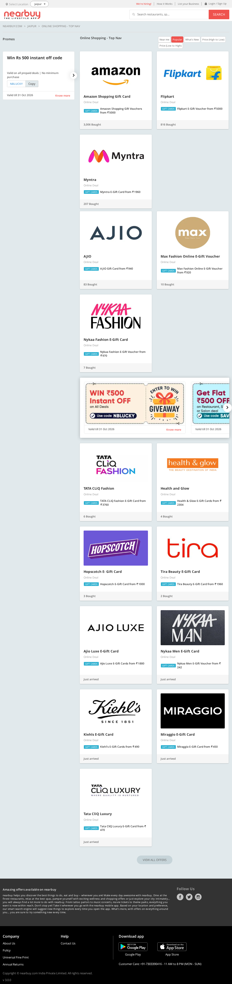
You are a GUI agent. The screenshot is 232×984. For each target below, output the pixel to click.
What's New (192, 39)
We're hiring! (143, 3)
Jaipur (31, 26)
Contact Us (68, 943)
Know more (62, 95)
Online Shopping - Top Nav (61, 26)
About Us (9, 943)
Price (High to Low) (213, 39)
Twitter (189, 897)
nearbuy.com (12, 26)
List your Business (188, 3)
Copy (31, 84)
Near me (164, 39)
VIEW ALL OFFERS (155, 860)
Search (219, 14)
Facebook (180, 897)
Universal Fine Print (16, 957)
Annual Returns (13, 964)
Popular (177, 39)
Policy (7, 950)
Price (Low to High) (170, 45)
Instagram (198, 897)
